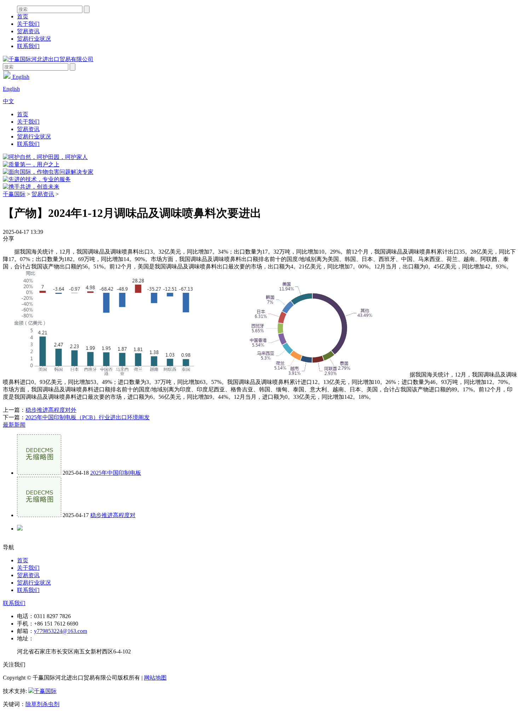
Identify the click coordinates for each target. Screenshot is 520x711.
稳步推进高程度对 (112, 515)
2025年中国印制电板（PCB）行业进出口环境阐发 (87, 417)
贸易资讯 (28, 31)
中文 (8, 101)
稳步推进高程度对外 (50, 410)
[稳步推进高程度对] (39, 515)
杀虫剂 (50, 704)
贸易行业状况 (34, 39)
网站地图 (155, 678)
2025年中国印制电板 (115, 473)
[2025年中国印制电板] (39, 473)
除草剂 (33, 704)
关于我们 (28, 24)
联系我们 (28, 46)
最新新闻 (14, 425)
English (20, 77)
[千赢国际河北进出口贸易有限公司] (48, 59)
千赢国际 (14, 194)
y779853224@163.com (60, 631)
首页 (22, 16)
